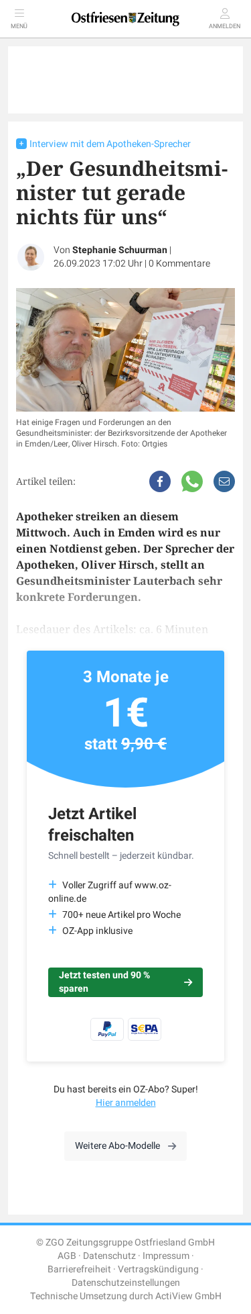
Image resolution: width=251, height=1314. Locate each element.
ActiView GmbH (188, 1296)
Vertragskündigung (158, 1269)
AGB (67, 1256)
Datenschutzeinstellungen (126, 1283)
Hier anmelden (126, 1103)
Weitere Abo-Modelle (117, 1146)
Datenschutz (109, 1256)
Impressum (166, 1256)
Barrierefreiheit (79, 1269)
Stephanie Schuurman (119, 250)
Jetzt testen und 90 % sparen (104, 982)
